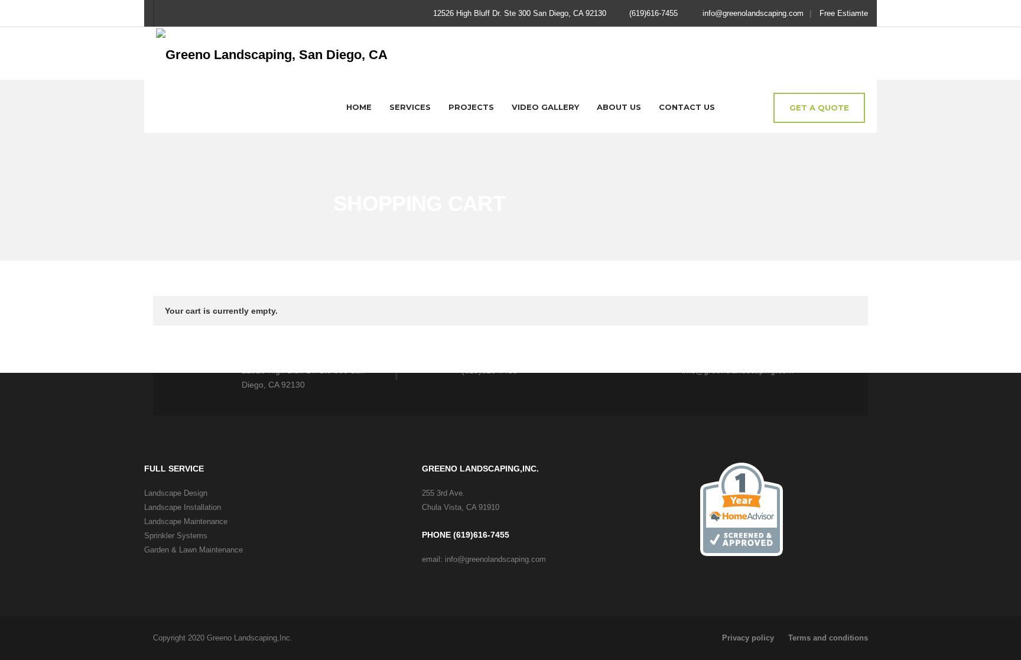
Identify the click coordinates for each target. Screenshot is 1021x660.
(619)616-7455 (653, 13)
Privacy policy (748, 637)
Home (359, 107)
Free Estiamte (844, 13)
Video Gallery (545, 107)
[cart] (754, 108)
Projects (471, 107)
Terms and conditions (828, 637)
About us (619, 107)
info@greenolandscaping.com (753, 13)
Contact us (687, 107)
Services (410, 107)
